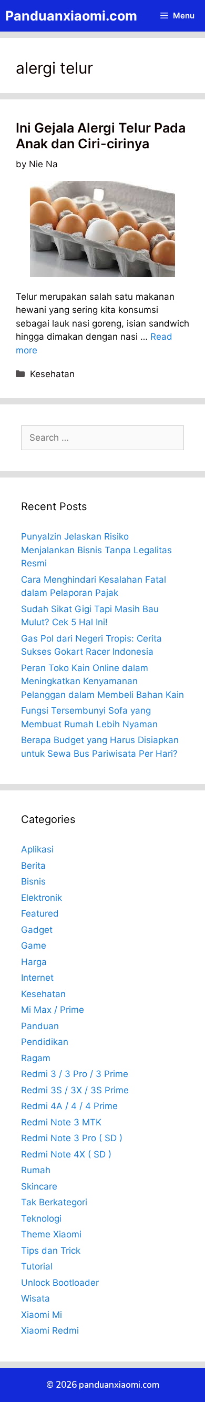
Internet (37, 977)
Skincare (39, 1186)
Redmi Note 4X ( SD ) (66, 1154)
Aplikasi (37, 849)
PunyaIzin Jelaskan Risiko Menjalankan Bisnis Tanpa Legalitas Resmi (96, 549)
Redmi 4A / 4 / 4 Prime (69, 1106)
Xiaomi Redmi (50, 1330)
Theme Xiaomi (51, 1234)
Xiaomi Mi (41, 1314)
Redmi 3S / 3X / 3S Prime (75, 1090)
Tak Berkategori (54, 1202)
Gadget (37, 929)
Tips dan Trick (50, 1250)
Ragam (35, 1058)
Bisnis (33, 881)
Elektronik (41, 897)
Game (33, 945)
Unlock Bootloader (60, 1282)
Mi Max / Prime (52, 1009)
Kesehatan (52, 374)
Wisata (35, 1298)
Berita (33, 865)
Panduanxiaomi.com (71, 16)
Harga (34, 962)
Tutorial (37, 1266)
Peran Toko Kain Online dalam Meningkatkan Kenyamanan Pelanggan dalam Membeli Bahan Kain (102, 681)
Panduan (40, 1026)
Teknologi (41, 1218)
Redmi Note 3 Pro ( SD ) (71, 1138)
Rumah (35, 1170)
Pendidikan (44, 1042)
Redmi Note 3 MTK (61, 1122)
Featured (40, 913)
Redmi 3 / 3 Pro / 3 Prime (74, 1074)
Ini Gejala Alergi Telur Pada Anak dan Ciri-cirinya (101, 135)
